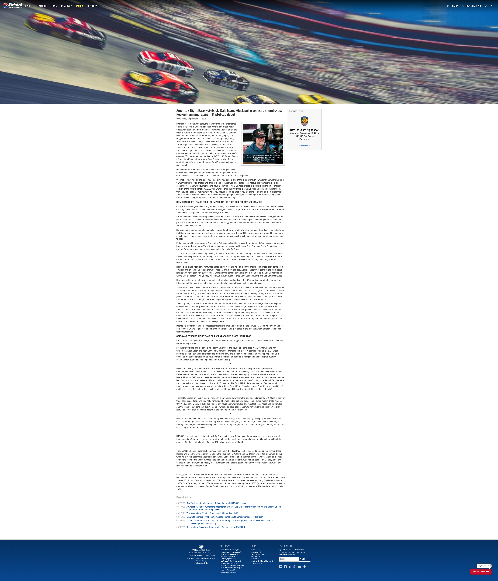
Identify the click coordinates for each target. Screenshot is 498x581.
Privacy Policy (201, 561)
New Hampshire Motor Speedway (232, 565)
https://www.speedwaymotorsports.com (201, 555)
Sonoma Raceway (226, 570)
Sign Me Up (304, 559)
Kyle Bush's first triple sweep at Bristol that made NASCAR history (216, 503)
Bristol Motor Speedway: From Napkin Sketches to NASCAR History (217, 527)
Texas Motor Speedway (228, 572)
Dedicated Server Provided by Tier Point (201, 559)
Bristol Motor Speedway (228, 550)
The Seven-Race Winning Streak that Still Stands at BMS (212, 513)
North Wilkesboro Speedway (230, 568)
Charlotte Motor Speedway (229, 552)
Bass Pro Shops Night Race (304, 130)
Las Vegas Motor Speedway (230, 561)
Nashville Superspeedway (229, 563)
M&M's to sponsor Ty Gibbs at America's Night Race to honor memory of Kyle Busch (224, 516)
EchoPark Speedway (227, 556)
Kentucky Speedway (227, 559)
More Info (303, 146)
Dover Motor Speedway (228, 554)
